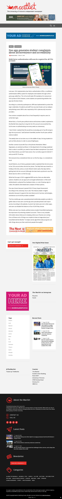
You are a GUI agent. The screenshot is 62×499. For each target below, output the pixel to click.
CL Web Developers (45, 495)
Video (33, 480)
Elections (42, 476)
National (10, 325)
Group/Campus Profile (18, 478)
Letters (10, 333)
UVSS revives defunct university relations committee (46, 334)
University (18, 46)
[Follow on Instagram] (10, 422)
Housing (10, 355)
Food (9, 341)
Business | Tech (23, 476)
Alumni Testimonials (12, 476)
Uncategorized (26, 480)
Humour (27, 478)
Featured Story (50, 476)
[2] (31, 232)
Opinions (43, 478)
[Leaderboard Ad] (31, 38)
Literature (10, 344)
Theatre (10, 347)
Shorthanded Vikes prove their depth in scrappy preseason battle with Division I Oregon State (47, 326)
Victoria (10, 328)
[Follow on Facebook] (7, 422)
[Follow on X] (13, 422)
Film (9, 339)
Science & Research (11, 480)
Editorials (10, 331)
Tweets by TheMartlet (12, 371)
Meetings (33, 478)
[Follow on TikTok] (16, 422)
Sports (10, 349)
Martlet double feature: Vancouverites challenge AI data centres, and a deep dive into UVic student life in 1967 (47, 342)
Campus (10, 320)
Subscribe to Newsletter (15, 245)
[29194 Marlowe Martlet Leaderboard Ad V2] (31, 20)
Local (9, 323)
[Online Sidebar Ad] (17, 310)
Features (8, 478)
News (11, 46)
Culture (36, 476)
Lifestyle (10, 352)
